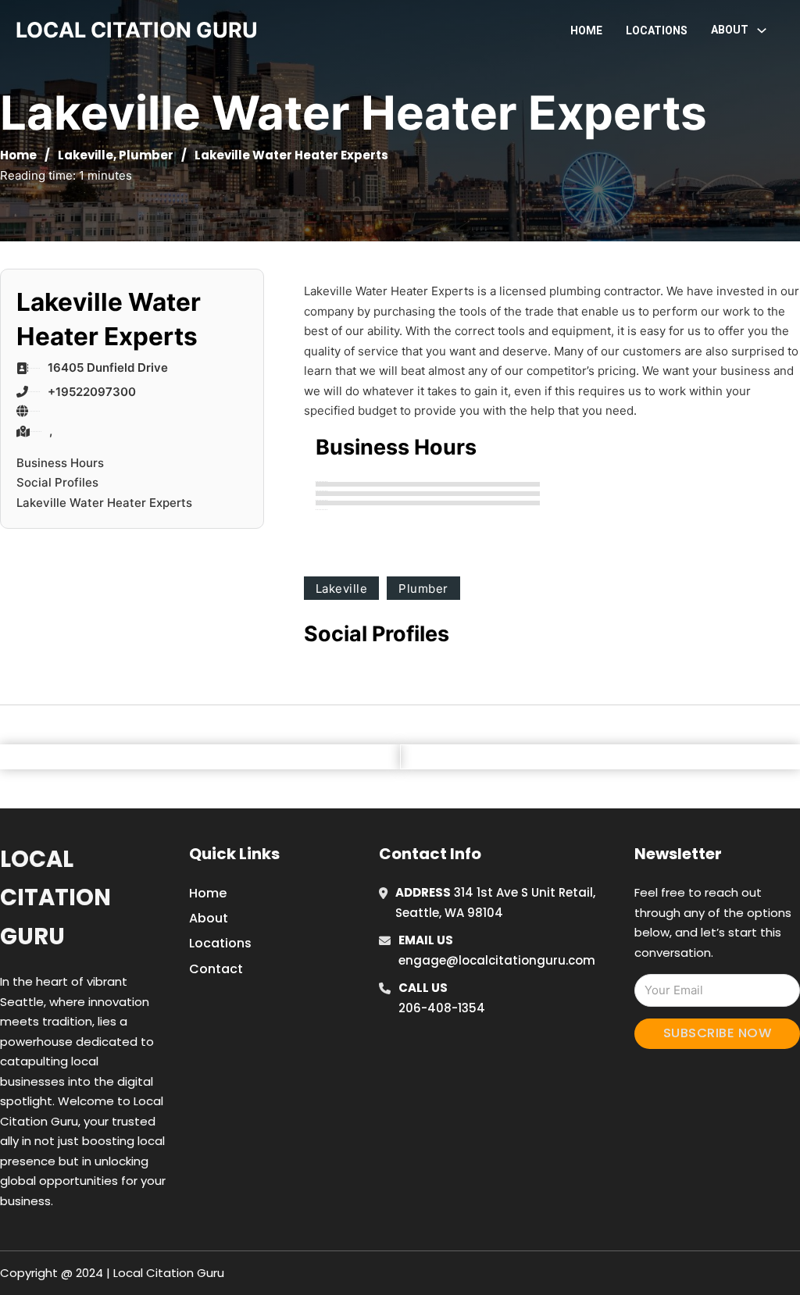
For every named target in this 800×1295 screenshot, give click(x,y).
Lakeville (85, 155)
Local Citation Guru (55, 898)
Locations (657, 30)
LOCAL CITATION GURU (137, 30)
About (208, 918)
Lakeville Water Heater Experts (104, 502)
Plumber (146, 155)
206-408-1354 (441, 1008)
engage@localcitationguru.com (496, 960)
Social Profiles (57, 482)
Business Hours (60, 462)
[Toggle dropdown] (761, 30)
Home (586, 30)
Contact (216, 969)
